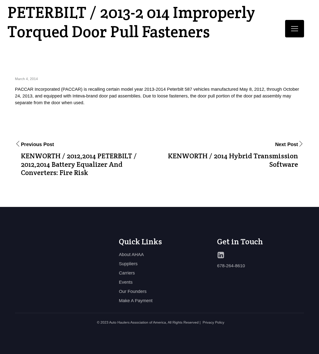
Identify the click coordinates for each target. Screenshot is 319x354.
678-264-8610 (231, 265)
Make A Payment (136, 300)
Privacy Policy (213, 322)
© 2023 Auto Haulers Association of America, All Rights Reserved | (149, 322)
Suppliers (128, 263)
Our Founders (133, 291)
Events (126, 282)
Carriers (127, 272)
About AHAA (131, 254)
